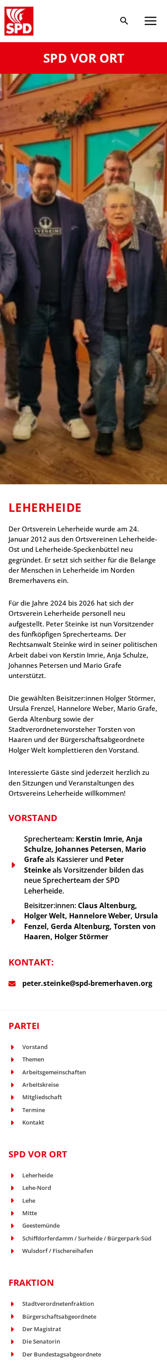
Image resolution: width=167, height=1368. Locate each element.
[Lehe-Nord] (29, 1188)
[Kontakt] (26, 1122)
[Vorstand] (28, 1047)
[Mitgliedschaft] (35, 1097)
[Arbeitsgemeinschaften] (47, 1072)
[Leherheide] (30, 1175)
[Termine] (26, 1110)
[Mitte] (22, 1213)
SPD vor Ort (37, 1154)
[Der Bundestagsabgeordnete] (54, 1354)
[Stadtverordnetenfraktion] (51, 1304)
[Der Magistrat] (34, 1329)
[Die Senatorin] (34, 1341)
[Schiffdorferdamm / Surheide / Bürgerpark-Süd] (79, 1238)
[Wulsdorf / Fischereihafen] (50, 1251)
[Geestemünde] (34, 1225)
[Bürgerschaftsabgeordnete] (52, 1317)
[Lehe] (21, 1201)
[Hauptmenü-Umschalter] (150, 21)
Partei (24, 1026)
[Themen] (26, 1059)
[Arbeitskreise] (33, 1085)
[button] (124, 21)
